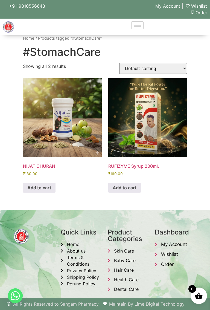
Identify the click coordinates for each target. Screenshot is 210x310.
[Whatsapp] (15, 295)
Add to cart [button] (39, 187)
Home (28, 38)
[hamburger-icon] (137, 25)
